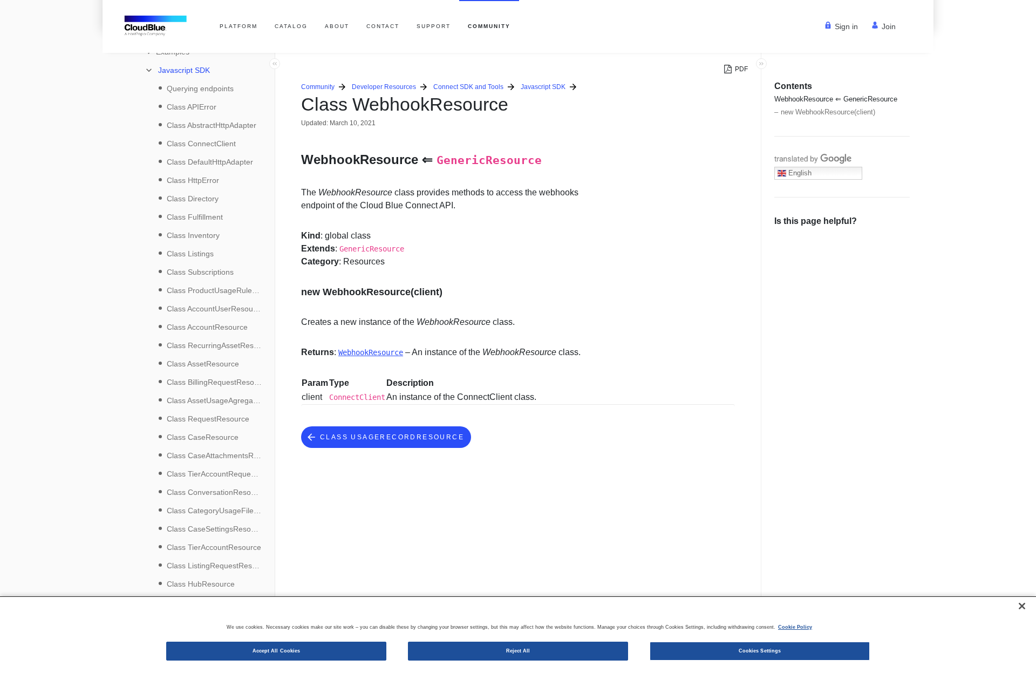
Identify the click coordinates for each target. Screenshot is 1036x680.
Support (434, 26)
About (337, 26)
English (799, 173)
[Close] (1021, 606)
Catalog (291, 26)
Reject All (518, 651)
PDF (741, 69)
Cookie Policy (795, 627)
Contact (382, 26)
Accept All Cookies (277, 651)
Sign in (846, 26)
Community (489, 26)
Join (889, 26)
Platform (238, 26)
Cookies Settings (760, 651)
